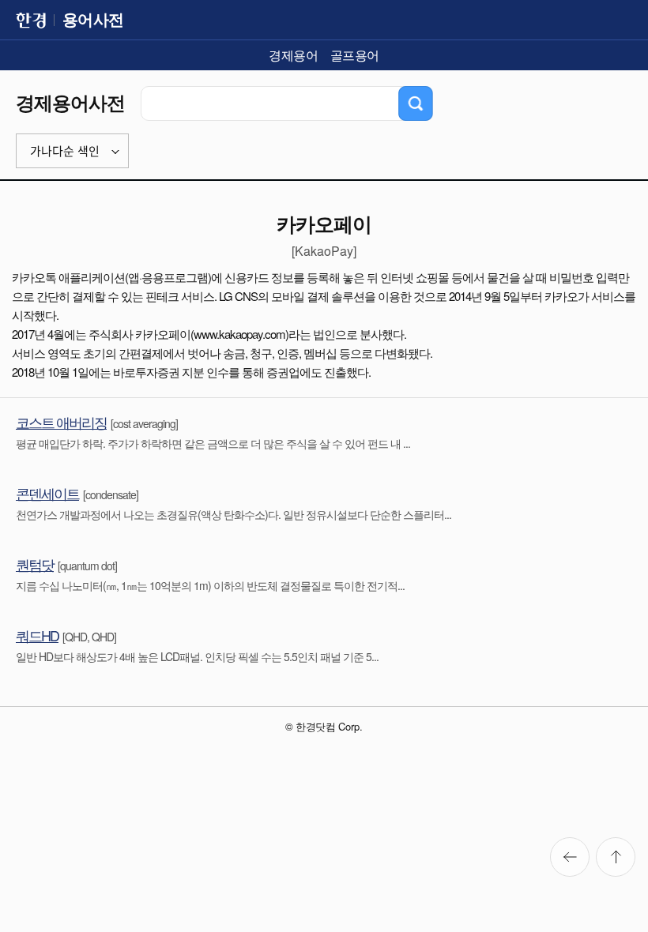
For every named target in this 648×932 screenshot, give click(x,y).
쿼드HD (37, 635)
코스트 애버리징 (61, 422)
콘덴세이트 (47, 493)
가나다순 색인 (65, 151)
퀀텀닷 (35, 564)
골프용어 (354, 55)
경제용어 (293, 55)
